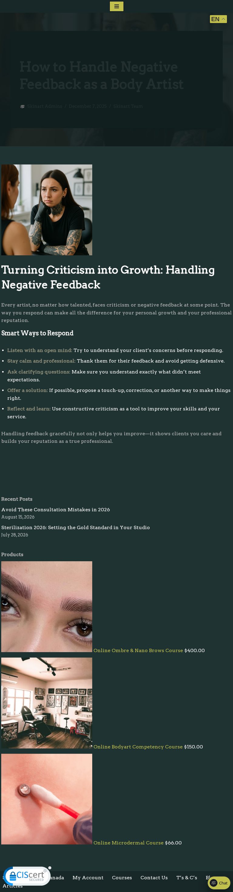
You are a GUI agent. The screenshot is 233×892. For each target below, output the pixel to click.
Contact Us (154, 877)
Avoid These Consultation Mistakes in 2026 (55, 509)
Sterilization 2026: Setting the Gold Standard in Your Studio (75, 527)
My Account (88, 877)
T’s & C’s (186, 877)
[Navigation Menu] (117, 6)
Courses (122, 877)
